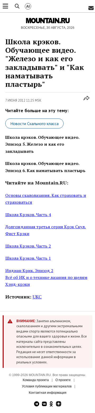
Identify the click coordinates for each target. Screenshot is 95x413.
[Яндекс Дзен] (59, 404)
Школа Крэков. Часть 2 (28, 246)
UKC (37, 296)
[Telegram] (36, 404)
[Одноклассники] (51, 404)
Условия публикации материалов (47, 386)
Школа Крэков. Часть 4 (28, 214)
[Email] (91, 8)
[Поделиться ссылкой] (86, 101)
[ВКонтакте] (44, 404)
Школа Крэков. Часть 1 (28, 258)
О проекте (63, 380)
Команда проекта (36, 380)
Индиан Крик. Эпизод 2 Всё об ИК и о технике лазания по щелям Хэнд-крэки (46, 277)
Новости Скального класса (34, 123)
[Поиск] (17, 6)
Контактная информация (47, 393)
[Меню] (5, 6)
